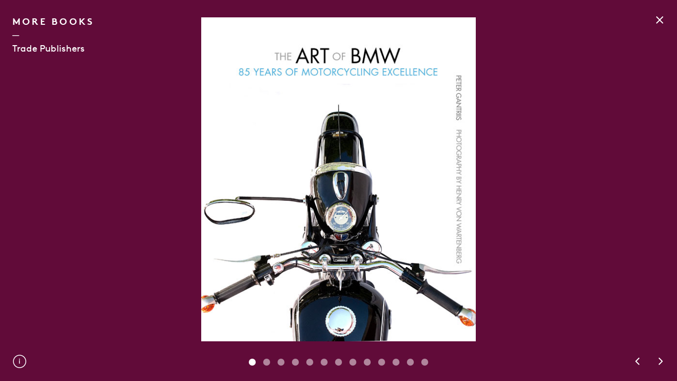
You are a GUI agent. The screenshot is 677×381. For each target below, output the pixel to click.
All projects (659, 19)
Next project (661, 361)
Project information (19, 361)
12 (424, 362)
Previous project (637, 361)
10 (396, 362)
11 (410, 362)
